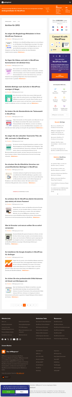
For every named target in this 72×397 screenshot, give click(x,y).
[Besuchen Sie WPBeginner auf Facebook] (53, 27)
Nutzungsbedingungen (24, 324)
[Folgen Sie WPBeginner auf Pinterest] (57, 30)
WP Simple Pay (57, 353)
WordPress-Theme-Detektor (43, 324)
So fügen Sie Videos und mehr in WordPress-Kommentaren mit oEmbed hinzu (22, 61)
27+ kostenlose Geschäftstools (43, 338)
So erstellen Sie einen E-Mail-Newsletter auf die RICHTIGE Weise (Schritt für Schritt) (59, 189)
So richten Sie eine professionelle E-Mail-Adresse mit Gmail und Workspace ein (23, 279)
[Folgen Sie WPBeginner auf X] (57, 27)
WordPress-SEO (58, 333)
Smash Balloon (39, 365)
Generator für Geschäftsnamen (43, 321)
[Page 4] (62, 194)
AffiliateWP (56, 370)
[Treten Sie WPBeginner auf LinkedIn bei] (62, 30)
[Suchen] (70, 2)
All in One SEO (39, 356)
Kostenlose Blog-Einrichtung (61, 338)
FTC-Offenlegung (23, 327)
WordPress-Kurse (58, 321)
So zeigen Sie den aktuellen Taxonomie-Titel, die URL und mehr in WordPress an (23, 137)
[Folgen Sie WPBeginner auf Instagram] (66, 27)
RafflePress (56, 362)
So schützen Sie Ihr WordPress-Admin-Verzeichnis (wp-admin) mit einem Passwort (24, 200)
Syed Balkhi (13, 360)
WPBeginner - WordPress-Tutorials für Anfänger (6, 2)
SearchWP (56, 359)
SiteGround (32, 387)
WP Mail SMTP (39, 362)
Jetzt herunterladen (60, 75)
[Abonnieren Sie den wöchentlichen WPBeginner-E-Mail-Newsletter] (66, 30)
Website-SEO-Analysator (42, 333)
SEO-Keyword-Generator (42, 327)
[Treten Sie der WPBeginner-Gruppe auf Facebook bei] (53, 30)
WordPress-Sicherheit (59, 336)
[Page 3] (60, 194)
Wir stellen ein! (20, 373)
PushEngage (57, 365)
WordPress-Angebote (59, 330)
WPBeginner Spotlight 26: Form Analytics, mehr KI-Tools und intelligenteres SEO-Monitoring (58, 132)
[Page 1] (57, 194)
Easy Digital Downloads (59, 356)
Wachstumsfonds (23, 335)
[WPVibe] (59, 43)
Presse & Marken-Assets (7, 332)
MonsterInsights (40, 359)
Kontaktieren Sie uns (7, 335)
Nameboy (38, 370)
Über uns (4, 321)
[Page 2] (59, 194)
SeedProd (38, 368)
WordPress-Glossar (58, 324)
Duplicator (56, 351)
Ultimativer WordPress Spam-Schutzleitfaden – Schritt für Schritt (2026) (58, 143)
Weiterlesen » (21, 52)
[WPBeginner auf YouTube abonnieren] (62, 27)
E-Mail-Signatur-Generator (42, 336)
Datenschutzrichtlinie (24, 321)
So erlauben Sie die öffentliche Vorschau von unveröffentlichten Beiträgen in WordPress (22, 165)
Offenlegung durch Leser (17, 39)
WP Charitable (57, 368)
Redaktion (9, 39)
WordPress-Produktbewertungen (62, 327)
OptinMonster (39, 351)
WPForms (38, 353)
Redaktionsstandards (7, 324)
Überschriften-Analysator (42, 330)
